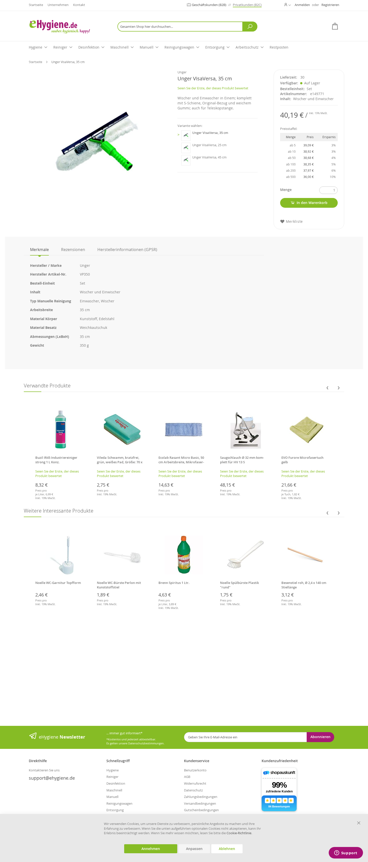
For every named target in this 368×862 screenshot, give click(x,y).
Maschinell (114, 790)
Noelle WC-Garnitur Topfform (58, 582)
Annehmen (150, 848)
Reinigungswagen (119, 803)
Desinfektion (115, 783)
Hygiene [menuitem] (35, 47)
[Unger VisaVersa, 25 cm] (186, 148)
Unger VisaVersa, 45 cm (209, 157)
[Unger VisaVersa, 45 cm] (186, 160)
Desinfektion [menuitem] (88, 47)
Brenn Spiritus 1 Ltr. (174, 582)
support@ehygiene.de (52, 778)
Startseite (36, 5)
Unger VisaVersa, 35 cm (210, 132)
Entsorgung (115, 810)
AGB (187, 776)
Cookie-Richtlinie (239, 833)
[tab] (39, 249)
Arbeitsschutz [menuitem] (247, 47)
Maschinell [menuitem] (119, 47)
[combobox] (187, 26)
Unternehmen (58, 5)
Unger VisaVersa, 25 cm (209, 145)
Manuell (112, 796)
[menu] (184, 47)
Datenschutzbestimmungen (146, 743)
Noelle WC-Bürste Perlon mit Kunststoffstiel (119, 584)
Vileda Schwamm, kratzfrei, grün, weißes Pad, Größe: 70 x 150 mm (119, 462)
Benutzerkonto (195, 770)
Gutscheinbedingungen (201, 810)
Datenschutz (193, 790)
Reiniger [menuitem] (60, 47)
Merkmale (39, 249)
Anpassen (194, 848)
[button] (287, 5)
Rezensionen (73, 249)
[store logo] (67, 27)
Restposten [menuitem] (279, 47)
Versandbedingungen (200, 803)
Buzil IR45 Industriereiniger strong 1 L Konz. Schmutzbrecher (56, 462)
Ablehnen (227, 848)
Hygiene (112, 770)
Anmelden (302, 5)
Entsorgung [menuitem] (215, 47)
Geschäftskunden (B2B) (209, 5)
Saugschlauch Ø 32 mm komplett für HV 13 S (242, 459)
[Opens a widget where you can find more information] (345, 853)
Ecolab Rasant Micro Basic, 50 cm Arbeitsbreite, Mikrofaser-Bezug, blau (181, 462)
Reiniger (112, 776)
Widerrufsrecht (195, 783)
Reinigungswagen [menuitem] (179, 47)
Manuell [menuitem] (146, 47)
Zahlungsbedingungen (200, 796)
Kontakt (79, 5)
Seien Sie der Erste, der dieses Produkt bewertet (212, 88)
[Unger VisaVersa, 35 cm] (186, 135)
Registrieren (330, 5)
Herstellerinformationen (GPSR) (127, 249)
